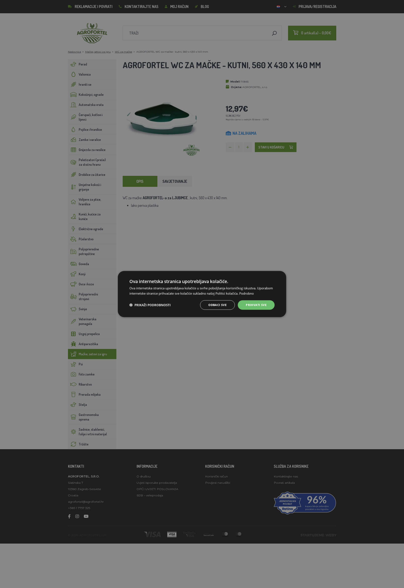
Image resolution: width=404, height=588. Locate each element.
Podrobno (246, 293)
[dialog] (202, 294)
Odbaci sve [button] (217, 305)
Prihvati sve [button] (256, 305)
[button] (150, 305)
